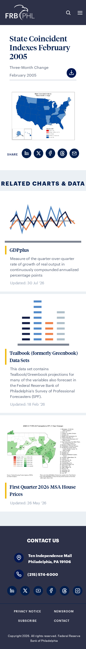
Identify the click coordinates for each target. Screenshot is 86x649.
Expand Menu (80, 13)
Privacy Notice (27, 611)
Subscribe (27, 620)
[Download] (67, 72)
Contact (62, 620)
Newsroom (64, 611)
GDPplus (19, 250)
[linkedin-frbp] (12, 591)
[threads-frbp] (64, 591)
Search (68, 13)
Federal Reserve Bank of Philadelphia (20, 12)
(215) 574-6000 (42, 574)
